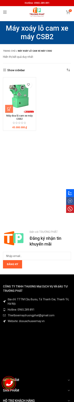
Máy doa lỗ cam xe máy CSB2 (19, 117)
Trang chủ (9, 51)
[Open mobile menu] (5, 12)
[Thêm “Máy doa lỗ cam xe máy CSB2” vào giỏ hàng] (9, 109)
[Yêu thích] (28, 84)
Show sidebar (16, 70)
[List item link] (37, 309)
